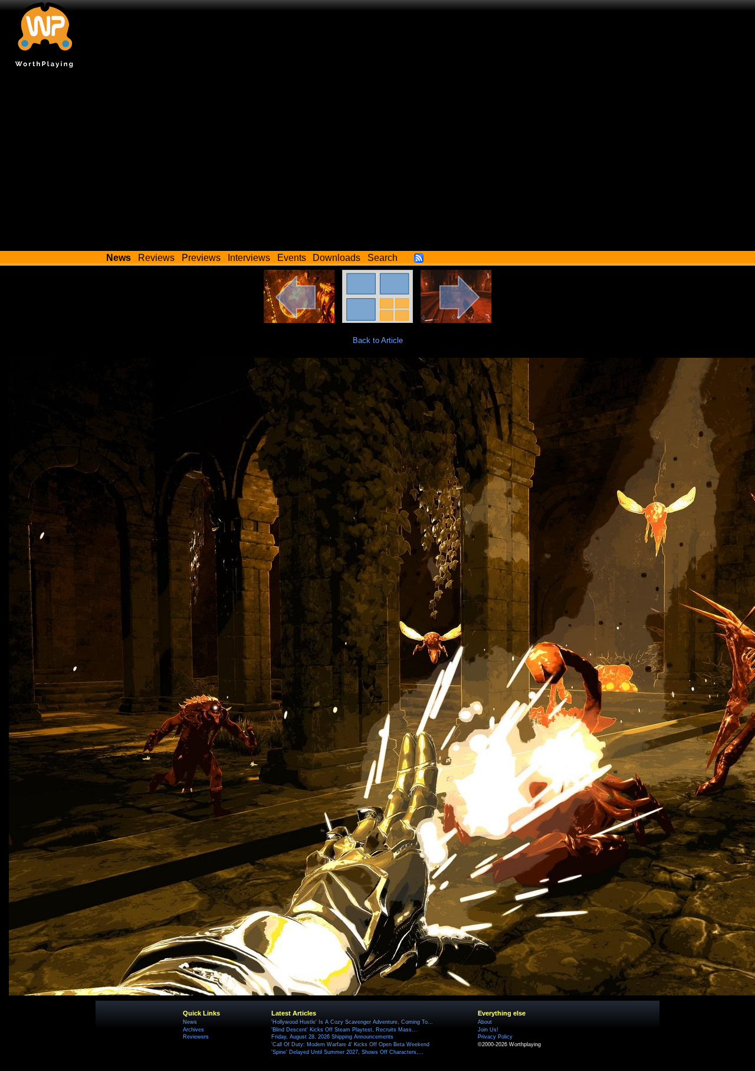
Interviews (249, 258)
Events (291, 258)
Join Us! (488, 1030)
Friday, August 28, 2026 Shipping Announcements (332, 1037)
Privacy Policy (495, 1037)
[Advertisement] (377, 162)
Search (382, 258)
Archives (193, 1030)
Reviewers (196, 1037)
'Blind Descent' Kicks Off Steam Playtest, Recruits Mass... (344, 1030)
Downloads (336, 258)
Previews (201, 258)
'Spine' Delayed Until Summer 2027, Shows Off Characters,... (347, 1052)
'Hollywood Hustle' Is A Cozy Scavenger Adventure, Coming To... (352, 1022)
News (190, 1022)
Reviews (156, 258)
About (485, 1022)
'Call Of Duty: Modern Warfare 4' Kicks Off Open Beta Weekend (350, 1044)
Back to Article (378, 340)
